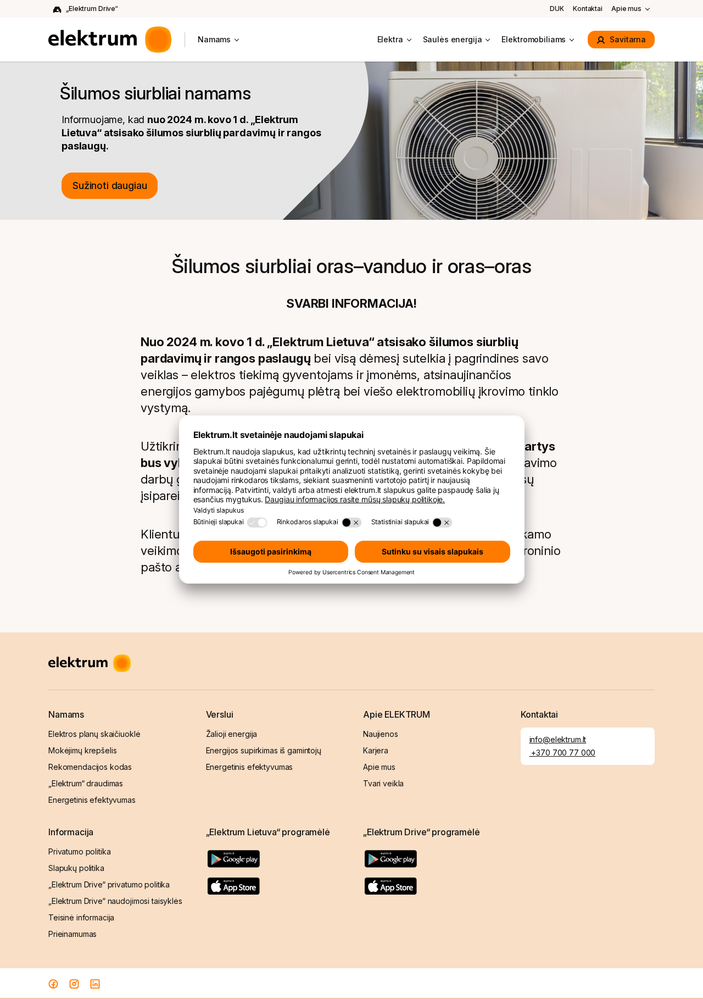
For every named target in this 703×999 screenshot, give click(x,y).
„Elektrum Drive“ (92, 8)
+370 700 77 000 (562, 752)
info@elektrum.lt (558, 739)
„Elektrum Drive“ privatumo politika (109, 884)
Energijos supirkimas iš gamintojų (263, 750)
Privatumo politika (79, 851)
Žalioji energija (232, 734)
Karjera (375, 750)
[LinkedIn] (95, 983)
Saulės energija (452, 39)
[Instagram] (74, 983)
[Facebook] (53, 983)
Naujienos (380, 734)
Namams (214, 39)
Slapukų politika (76, 868)
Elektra (390, 39)
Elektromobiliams (533, 39)
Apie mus (626, 8)
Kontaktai (587, 8)
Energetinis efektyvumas (92, 799)
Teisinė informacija (81, 917)
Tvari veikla (383, 783)
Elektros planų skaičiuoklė (94, 734)
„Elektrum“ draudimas (85, 783)
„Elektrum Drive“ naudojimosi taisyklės (115, 901)
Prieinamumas (72, 934)
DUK (557, 8)
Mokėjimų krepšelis (82, 750)
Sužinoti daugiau (109, 185)
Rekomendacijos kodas (90, 767)
